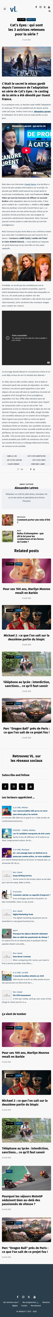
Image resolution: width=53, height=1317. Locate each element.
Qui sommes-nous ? (11, 1302)
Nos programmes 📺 (31, 1302)
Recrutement (36, 1305)
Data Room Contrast (22, 956)
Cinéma (19, 564)
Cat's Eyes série (39, 460)
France (18, 657)
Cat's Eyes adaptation (37, 456)
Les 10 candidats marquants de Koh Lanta (31, 833)
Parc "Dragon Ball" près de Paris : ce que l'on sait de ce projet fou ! (26, 730)
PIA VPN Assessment (22, 995)
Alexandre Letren (26, 488)
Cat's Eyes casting (14, 460)
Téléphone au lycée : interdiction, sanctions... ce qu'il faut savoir (25, 1150)
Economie (17, 892)
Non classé (17, 872)
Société (25, 972)
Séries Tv (31, 19)
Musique (25, 849)
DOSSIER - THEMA (20, 830)
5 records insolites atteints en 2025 (28, 976)
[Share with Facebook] (30, 469)
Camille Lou (12, 456)
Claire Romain (13, 464)
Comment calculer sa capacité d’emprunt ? (31, 895)
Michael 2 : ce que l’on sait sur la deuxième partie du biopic (26, 637)
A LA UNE (21, 19)
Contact (24, 1305)
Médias (25, 807)
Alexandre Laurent (42, 111)
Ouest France (30, 184)
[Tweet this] (34, 469)
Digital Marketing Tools (23, 914)
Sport (15, 930)
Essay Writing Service (22, 876)
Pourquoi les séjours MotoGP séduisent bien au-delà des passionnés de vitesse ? (22, 1200)
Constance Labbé (38, 464)
